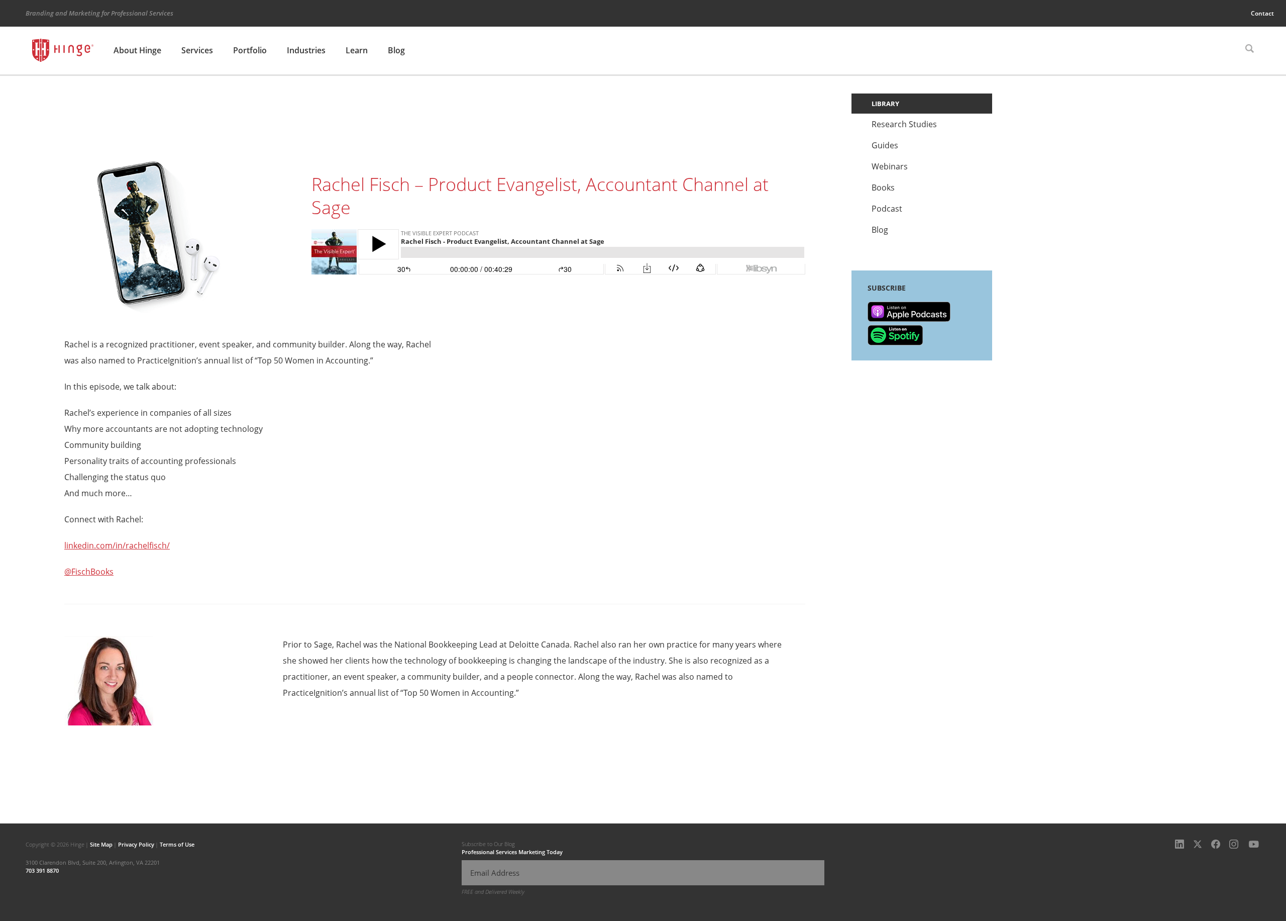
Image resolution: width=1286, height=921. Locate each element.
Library (885, 103)
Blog (396, 50)
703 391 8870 (42, 870)
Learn (357, 50)
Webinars (890, 166)
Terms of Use (177, 844)
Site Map (101, 844)
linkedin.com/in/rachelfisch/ (117, 545)
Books (883, 187)
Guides (885, 145)
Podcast (887, 208)
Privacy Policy (136, 844)
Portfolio (250, 50)
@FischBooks (89, 571)
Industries (306, 50)
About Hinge (137, 50)
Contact (1262, 13)
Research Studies (904, 124)
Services (197, 50)
